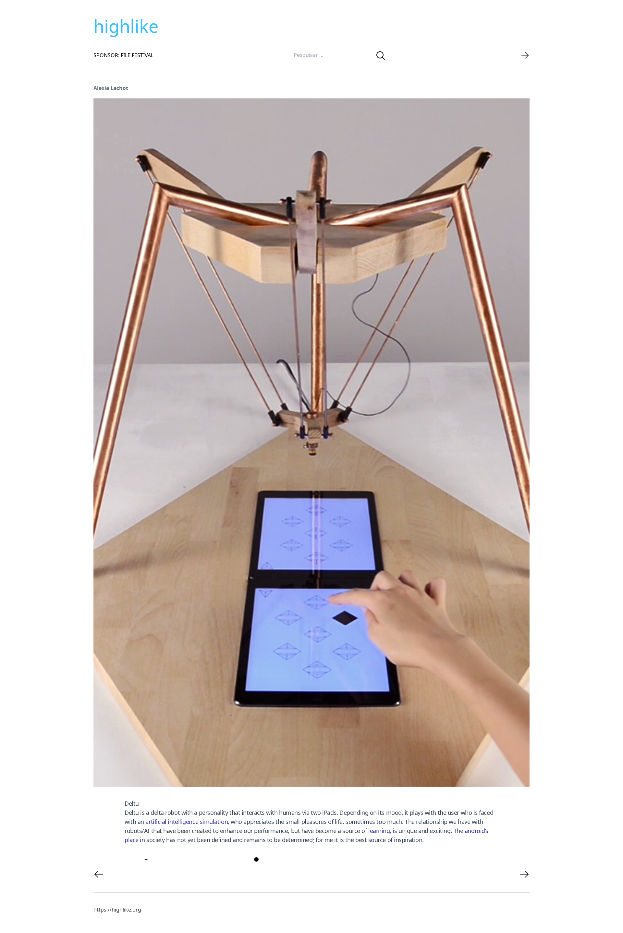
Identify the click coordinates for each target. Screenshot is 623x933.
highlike (125, 26)
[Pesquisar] (380, 55)
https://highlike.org (117, 909)
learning (379, 831)
